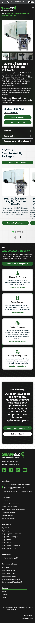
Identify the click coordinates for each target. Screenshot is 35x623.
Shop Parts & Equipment (16, 428)
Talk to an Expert (17, 434)
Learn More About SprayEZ (17, 264)
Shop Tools (5, 543)
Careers (4, 594)
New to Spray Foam (8, 501)
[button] (13, 232)
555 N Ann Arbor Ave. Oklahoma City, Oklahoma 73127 (14, 488)
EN (30, 2)
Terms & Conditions (27, 618)
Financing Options (7, 515)
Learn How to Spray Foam (10, 504)
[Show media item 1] (5, 56)
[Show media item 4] (30, 56)
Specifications (10, 136)
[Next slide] (31, 35)
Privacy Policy (28, 615)
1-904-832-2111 (13, 464)
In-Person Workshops (9, 558)
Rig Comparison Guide (9, 576)
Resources (5, 567)
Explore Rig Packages (15, 223)
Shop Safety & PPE (8, 548)
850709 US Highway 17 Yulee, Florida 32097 (17, 484)
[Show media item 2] (13, 56)
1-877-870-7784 (18, 122)
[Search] (2, 2)
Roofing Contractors (8, 518)
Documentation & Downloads (16, 141)
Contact (4, 597)
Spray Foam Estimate (8, 573)
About (4, 591)
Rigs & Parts (6, 528)
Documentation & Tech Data (11, 582)
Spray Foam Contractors (10, 507)
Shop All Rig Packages (17, 162)
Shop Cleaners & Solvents (10, 546)
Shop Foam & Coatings (9, 537)
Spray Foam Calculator (9, 570)
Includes (7, 131)
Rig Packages (6, 531)
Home (4, 13)
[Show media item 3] (22, 56)
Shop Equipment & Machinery (11, 534)
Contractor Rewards (8, 513)
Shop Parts (5, 540)
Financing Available (11, 112)
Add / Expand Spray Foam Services (13, 510)
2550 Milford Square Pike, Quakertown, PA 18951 (18, 491)
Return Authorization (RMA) (11, 579)
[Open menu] (32, 8)
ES (33, 2)
